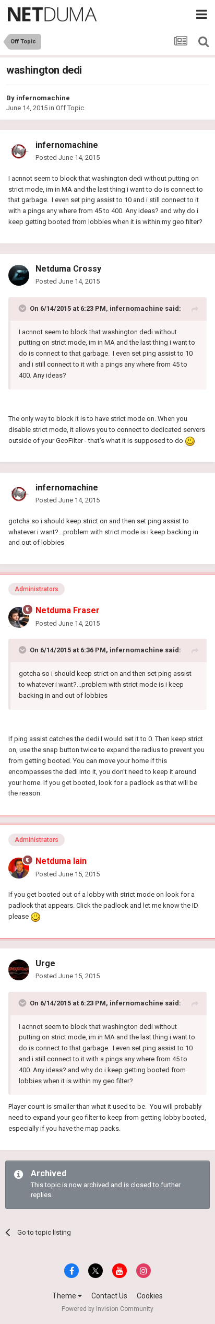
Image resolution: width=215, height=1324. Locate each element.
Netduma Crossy (68, 269)
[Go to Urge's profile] (18, 969)
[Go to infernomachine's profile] (18, 151)
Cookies (150, 1296)
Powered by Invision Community (107, 1309)
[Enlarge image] (190, 440)
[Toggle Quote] (23, 308)
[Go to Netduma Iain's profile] (18, 868)
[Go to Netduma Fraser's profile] (18, 617)
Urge (45, 963)
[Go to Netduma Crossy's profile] (18, 275)
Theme (65, 1296)
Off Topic (70, 108)
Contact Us (109, 1296)
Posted (67, 157)
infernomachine (43, 98)
